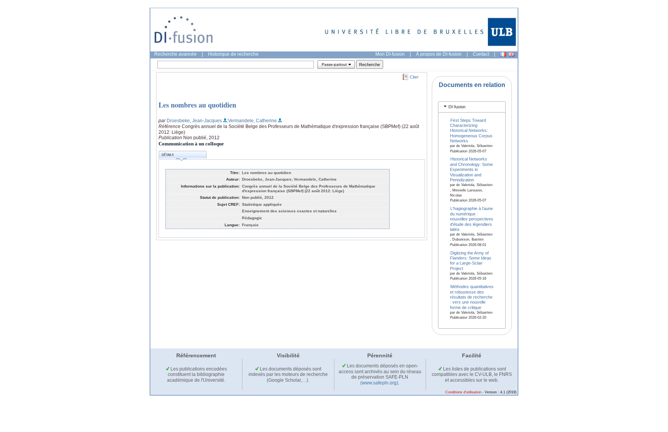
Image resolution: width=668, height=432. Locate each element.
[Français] (503, 54)
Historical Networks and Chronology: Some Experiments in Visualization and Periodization (471, 169)
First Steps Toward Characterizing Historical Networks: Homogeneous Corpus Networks (471, 130)
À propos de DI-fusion (439, 54)
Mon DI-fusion (390, 54)
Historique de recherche (233, 54)
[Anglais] (511, 54)
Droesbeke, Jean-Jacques (194, 120)
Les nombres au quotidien (197, 105)
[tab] (472, 107)
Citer (414, 77)
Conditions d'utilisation (463, 392)
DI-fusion (456, 106)
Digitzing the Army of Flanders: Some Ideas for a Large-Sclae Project (470, 260)
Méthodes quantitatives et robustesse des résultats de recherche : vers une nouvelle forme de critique (472, 297)
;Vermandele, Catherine (252, 120)
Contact (481, 54)
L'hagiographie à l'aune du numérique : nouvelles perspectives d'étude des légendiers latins (471, 219)
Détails (168, 155)
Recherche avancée (175, 54)
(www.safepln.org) (379, 383)
